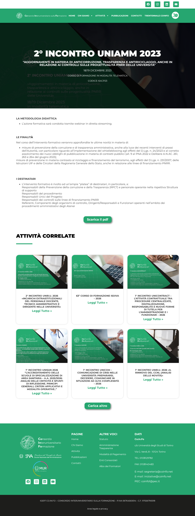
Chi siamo (83, 15)
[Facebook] (148, 4)
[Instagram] (157, 4)
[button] (97, 406)
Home (72, 15)
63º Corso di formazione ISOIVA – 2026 (97, 297)
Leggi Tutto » (42, 311)
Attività (100, 15)
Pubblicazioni (119, 15)
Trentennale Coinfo (157, 15)
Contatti (136, 15)
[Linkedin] (167, 4)
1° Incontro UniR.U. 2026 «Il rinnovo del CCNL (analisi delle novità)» (153, 373)
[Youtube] (176, 4)
